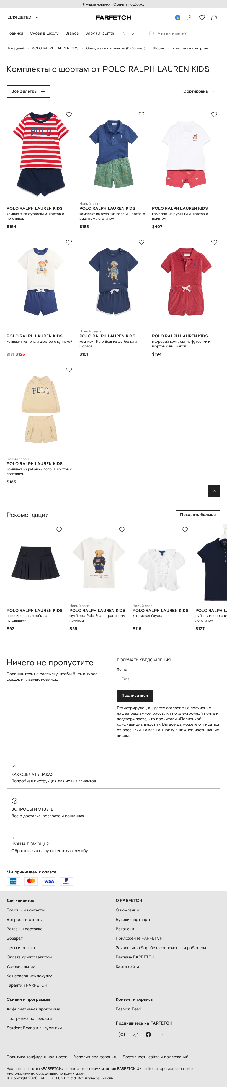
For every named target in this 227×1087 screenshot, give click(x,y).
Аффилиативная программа (33, 1009)
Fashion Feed (128, 1009)
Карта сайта (127, 966)
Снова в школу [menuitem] (44, 33)
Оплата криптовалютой (29, 957)
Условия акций (21, 966)
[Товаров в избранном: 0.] (202, 18)
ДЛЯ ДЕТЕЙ (20, 17)
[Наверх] (214, 491)
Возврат (15, 938)
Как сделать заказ (32, 774)
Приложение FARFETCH (139, 938)
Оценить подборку (129, 4)
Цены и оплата (21, 947)
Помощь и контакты (26, 910)
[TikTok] (135, 1034)
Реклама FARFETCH (135, 957)
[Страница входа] (190, 18)
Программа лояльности (29, 1018)
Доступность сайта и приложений (156, 1057)
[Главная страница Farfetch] (113, 17)
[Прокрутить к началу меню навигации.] (133, 33)
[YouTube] (162, 1034)
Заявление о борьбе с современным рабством (161, 947)
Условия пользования (95, 1057)
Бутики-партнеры (133, 919)
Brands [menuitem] (72, 33)
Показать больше (198, 515)
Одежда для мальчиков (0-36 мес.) (115, 48)
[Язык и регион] (178, 18)
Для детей (15, 48)
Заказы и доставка (24, 929)
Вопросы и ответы (33, 809)
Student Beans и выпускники (34, 1028)
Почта (122, 669)
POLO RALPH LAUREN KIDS (55, 48)
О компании (127, 910)
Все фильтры (24, 91)
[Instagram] (122, 1034)
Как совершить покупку (29, 976)
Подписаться (135, 695)
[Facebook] (148, 1034)
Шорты (159, 48)
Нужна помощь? (30, 844)
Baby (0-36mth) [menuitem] (100, 33)
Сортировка (195, 91)
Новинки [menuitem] (15, 33)
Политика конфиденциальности (37, 1057)
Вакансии (125, 929)
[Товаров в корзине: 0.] (214, 18)
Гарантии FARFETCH (27, 985)
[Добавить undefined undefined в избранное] (59, 530)
